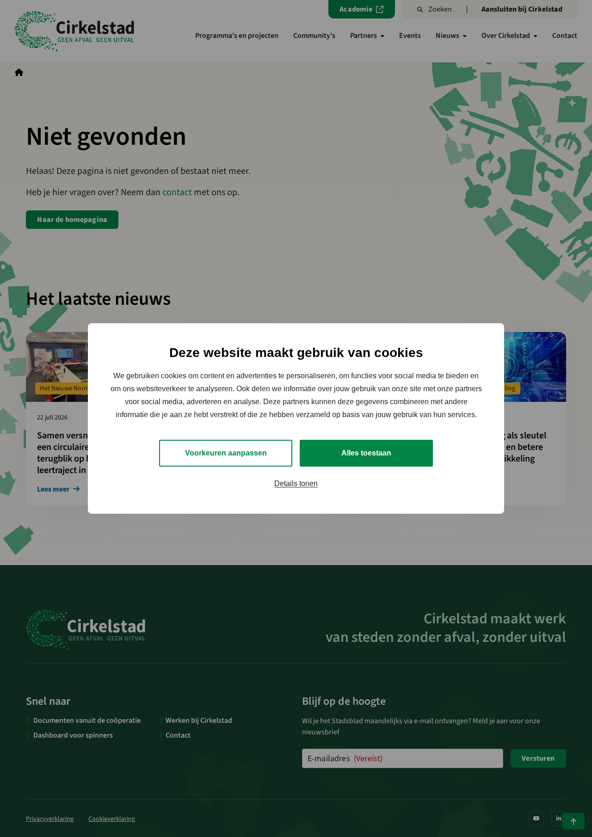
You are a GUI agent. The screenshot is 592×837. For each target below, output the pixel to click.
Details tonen (296, 483)
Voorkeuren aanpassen (226, 453)
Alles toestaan (366, 453)
